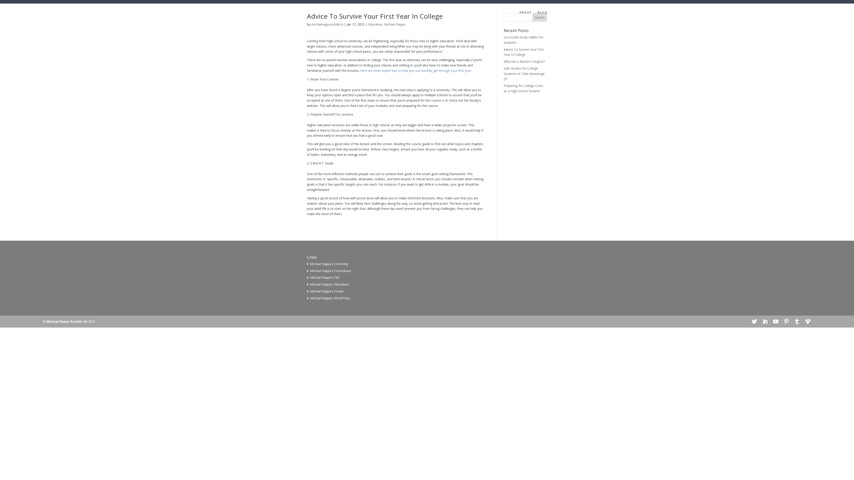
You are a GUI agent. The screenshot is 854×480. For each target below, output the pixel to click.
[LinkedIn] (765, 321)
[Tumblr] (797, 321)
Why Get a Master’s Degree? (524, 61)
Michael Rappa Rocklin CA (66, 321)
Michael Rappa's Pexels (327, 291)
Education (375, 24)
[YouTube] (775, 321)
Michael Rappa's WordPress (330, 298)
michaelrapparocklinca (327, 24)
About (525, 12)
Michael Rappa (394, 24)
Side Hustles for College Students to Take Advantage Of (524, 73)
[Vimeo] (807, 321)
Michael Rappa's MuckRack (329, 284)
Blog (542, 12)
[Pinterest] (786, 321)
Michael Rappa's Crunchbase (330, 271)
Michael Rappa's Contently (329, 264)
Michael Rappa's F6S (325, 277)
